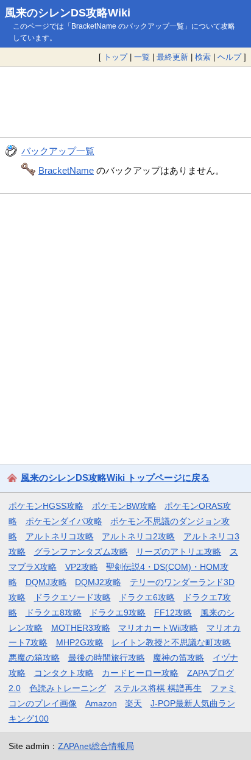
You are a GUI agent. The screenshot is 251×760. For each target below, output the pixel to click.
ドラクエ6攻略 (147, 597)
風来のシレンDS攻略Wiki (67, 13)
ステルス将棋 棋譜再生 (158, 688)
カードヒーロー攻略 (140, 673)
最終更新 (172, 57)
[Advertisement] (125, 102)
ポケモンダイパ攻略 (64, 521)
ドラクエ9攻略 (118, 612)
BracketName (66, 170)
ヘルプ (229, 57)
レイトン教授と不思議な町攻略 (171, 642)
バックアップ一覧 (57, 151)
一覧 (142, 57)
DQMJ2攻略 (98, 582)
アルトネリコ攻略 (60, 536)
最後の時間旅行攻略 (106, 657)
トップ (115, 57)
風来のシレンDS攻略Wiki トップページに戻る (115, 477)
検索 (203, 57)
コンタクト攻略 (64, 673)
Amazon (101, 703)
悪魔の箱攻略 (34, 657)
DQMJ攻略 (46, 582)
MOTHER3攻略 (80, 628)
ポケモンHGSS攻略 (46, 506)
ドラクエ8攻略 (54, 612)
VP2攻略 (81, 567)
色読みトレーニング (67, 688)
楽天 (133, 703)
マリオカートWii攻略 (158, 628)
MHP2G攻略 (80, 642)
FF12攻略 (173, 612)
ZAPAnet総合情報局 (96, 746)
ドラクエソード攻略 (72, 597)
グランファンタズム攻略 (81, 551)
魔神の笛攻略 (178, 657)
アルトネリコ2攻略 (138, 536)
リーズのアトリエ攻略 (178, 551)
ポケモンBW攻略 (124, 506)
